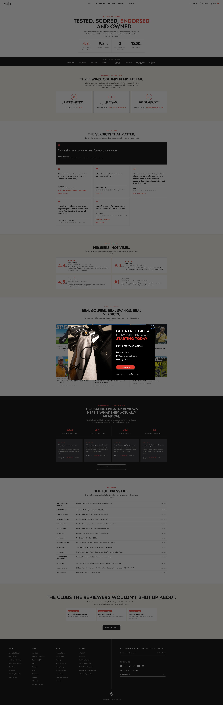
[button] (133, 368)
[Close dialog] (152, 327)
